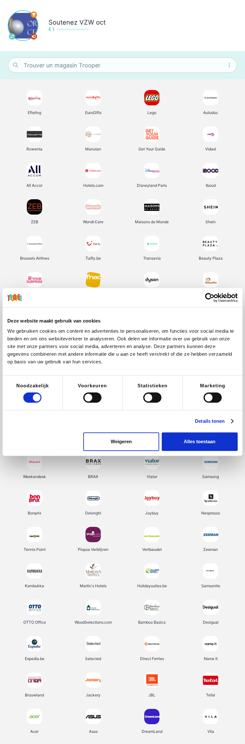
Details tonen (210, 421)
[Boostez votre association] (34, 36)
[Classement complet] (34, 14)
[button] (34, 102)
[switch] (92, 397)
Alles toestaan (199, 441)
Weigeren (121, 441)
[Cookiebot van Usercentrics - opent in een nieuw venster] (210, 297)
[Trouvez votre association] (12, 36)
